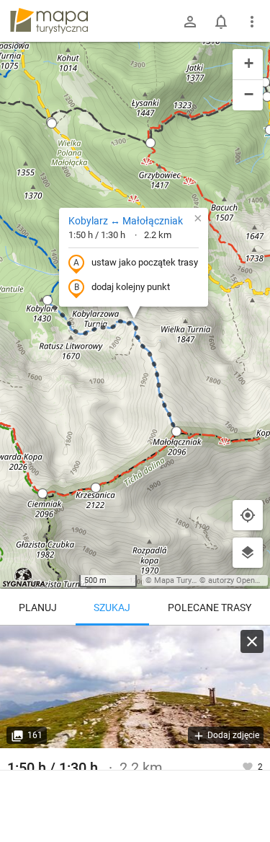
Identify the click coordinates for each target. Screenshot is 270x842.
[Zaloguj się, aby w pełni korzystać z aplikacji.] (248, 766)
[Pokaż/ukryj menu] (252, 21)
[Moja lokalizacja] (248, 515)
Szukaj (112, 607)
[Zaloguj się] (190, 21)
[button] (52, 123)
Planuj (38, 607)
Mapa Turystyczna (186, 580)
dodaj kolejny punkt (130, 286)
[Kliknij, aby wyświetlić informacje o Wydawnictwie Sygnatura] (24, 577)
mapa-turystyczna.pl (49, 21)
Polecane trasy (209, 607)
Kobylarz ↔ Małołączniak (125, 221)
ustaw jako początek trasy (144, 262)
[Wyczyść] (252, 641)
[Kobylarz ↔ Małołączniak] (135, 687)
